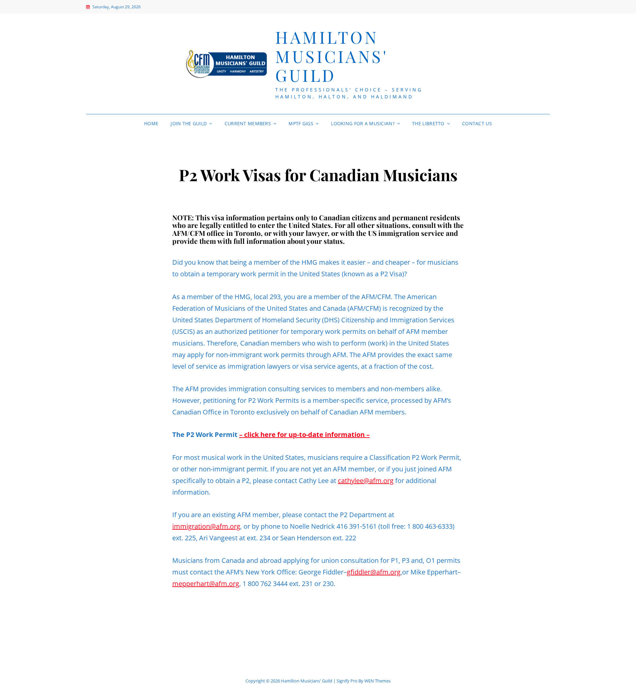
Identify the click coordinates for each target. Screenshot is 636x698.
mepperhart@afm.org (205, 583)
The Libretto (428, 123)
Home (151, 123)
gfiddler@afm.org (373, 571)
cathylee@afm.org (366, 480)
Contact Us (477, 123)
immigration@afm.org (206, 526)
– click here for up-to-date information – (304, 434)
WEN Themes (377, 681)
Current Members (248, 123)
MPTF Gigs (301, 123)
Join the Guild (189, 123)
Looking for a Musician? (363, 123)
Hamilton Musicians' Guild (331, 56)
